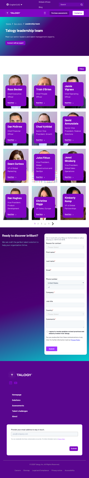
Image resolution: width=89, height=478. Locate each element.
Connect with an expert (15, 43)
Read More (11, 103)
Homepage (16, 394)
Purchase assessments (59, 13)
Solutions (16, 400)
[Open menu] (45, 13)
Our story (18, 24)
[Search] (81, 4)
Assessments (18, 405)
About (14, 416)
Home (8, 24)
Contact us (78, 13)
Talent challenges (20, 411)
